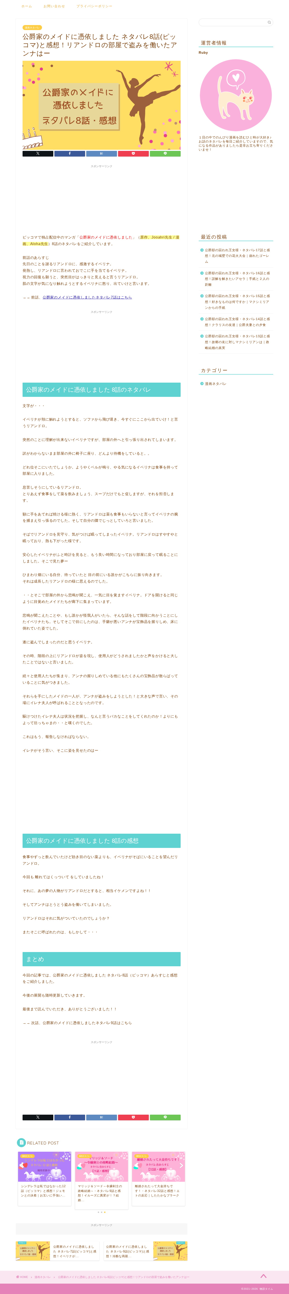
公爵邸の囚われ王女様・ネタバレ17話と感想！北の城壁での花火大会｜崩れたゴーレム (237, 255)
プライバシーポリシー (95, 6)
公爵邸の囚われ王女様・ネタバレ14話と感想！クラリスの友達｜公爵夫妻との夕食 (237, 322)
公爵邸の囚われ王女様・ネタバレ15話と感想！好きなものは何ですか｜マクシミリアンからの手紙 (237, 301)
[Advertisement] (101, 198)
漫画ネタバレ (32, 27)
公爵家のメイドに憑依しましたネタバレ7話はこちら (87, 297)
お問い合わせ (54, 6)
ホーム (26, 6)
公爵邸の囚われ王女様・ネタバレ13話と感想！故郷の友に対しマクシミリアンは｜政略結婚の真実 (237, 342)
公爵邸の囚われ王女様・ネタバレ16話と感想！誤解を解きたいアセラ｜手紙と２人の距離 (237, 278)
